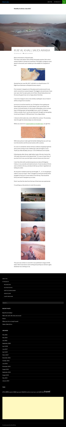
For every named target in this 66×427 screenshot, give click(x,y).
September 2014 (6, 372)
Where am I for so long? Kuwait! (10, 321)
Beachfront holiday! (7, 312)
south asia (41, 392)
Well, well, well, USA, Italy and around (11, 315)
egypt (18, 392)
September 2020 (6, 343)
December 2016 (6, 357)
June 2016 (5, 363)
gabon (20, 392)
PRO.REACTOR (7, 284)
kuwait (32, 392)
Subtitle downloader (10, 290)
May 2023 (4, 337)
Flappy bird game (8, 296)
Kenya (4, 318)
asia (7, 392)
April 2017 (5, 352)
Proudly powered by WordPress (9, 425)
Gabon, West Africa (7, 324)
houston (24, 392)
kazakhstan (28, 392)
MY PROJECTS (57, 1)
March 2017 (5, 355)
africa (3, 392)
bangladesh (11, 392)
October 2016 (5, 360)
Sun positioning (8, 287)
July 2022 (4, 340)
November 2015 (6, 366)
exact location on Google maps (34, 123)
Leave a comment (28, 53)
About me (50, 1)
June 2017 (5, 349)
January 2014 (5, 380)
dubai (14, 392)
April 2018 (5, 346)
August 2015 (5, 369)
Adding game (7, 293)
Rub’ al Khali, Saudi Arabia (32, 50)
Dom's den (5, 2)
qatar (35, 392)
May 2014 (4, 378)
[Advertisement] (33, 408)
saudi (37, 392)
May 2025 (4, 334)
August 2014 (5, 375)
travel (47, 391)
